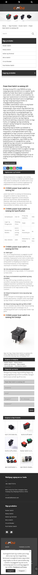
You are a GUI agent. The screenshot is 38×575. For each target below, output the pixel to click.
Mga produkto (13, 26)
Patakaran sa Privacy (20, 567)
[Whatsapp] (11, 532)
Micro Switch (6, 57)
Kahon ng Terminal (8, 53)
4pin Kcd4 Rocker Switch (11, 467)
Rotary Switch (7, 49)
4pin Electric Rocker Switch (27, 467)
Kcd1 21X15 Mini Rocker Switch (11, 434)
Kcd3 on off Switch (26, 434)
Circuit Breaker (7, 61)
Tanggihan (11, 571)
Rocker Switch (23, 26)
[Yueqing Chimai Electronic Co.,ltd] (19, 7)
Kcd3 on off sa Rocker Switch (11, 451)
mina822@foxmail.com (12, 497)
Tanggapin (22, 571)
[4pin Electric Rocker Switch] (27, 459)
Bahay (7, 547)
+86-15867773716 (10, 484)
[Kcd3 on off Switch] (27, 426)
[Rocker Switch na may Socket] (27, 442)
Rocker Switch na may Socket (27, 451)
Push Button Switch (8, 65)
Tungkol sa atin (24, 547)
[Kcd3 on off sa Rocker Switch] (11, 442)
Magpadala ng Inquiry (9, 163)
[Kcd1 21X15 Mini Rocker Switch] (11, 426)
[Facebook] (6, 532)
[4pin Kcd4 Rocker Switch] (11, 459)
